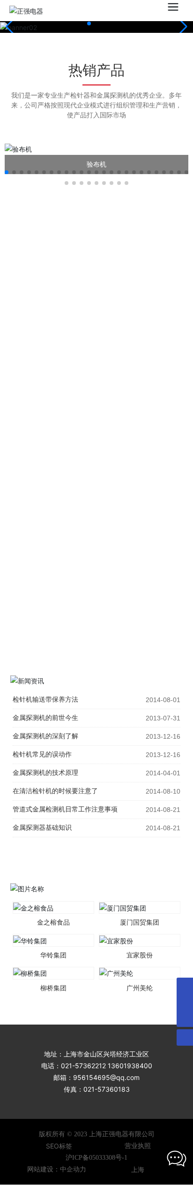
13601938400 (130, 1066)
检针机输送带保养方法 (45, 699)
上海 (137, 1169)
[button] (89, 23)
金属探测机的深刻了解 (45, 736)
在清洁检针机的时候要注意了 (55, 791)
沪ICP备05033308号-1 (96, 1157)
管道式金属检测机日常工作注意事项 (65, 809)
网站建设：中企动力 (56, 1169)
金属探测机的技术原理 (45, 772)
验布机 (96, 164)
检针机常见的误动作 (42, 754)
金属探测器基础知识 (42, 827)
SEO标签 (59, 1146)
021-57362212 (83, 1066)
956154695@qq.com (106, 1077)
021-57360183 (106, 1089)
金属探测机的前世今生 (45, 717)
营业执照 (138, 1145)
